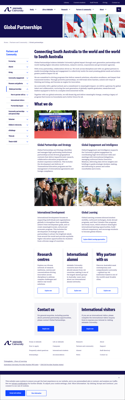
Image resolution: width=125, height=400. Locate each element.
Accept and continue (15, 393)
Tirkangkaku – (15, 361)
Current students (79, 2)
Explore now (48, 290)
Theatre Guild (13, 141)
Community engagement (16, 78)
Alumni (11, 66)
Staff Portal (94, 2)
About (102, 342)
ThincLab (11, 136)
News (78, 355)
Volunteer (12, 119)
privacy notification (19, 383)
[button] (119, 378)
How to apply (34, 346)
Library (66, 2)
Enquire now (45, 329)
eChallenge (12, 130)
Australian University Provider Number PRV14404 (21, 364)
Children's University (15, 124)
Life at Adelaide (58, 342)
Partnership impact (17, 105)
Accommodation (58, 355)
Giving (105, 2)
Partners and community (84, 346)
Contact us (116, 2)
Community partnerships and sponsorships (16, 112)
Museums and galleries (16, 83)
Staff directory (105, 350)
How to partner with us (18, 94)
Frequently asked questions (38, 350)
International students (60, 350)
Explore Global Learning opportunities (94, 239)
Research (79, 342)
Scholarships (33, 355)
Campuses (56, 346)
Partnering (12, 61)
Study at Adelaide (35, 342)
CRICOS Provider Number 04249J (52, 364)
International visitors (17, 100)
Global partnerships (15, 89)
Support (103, 346)
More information (36, 393)
